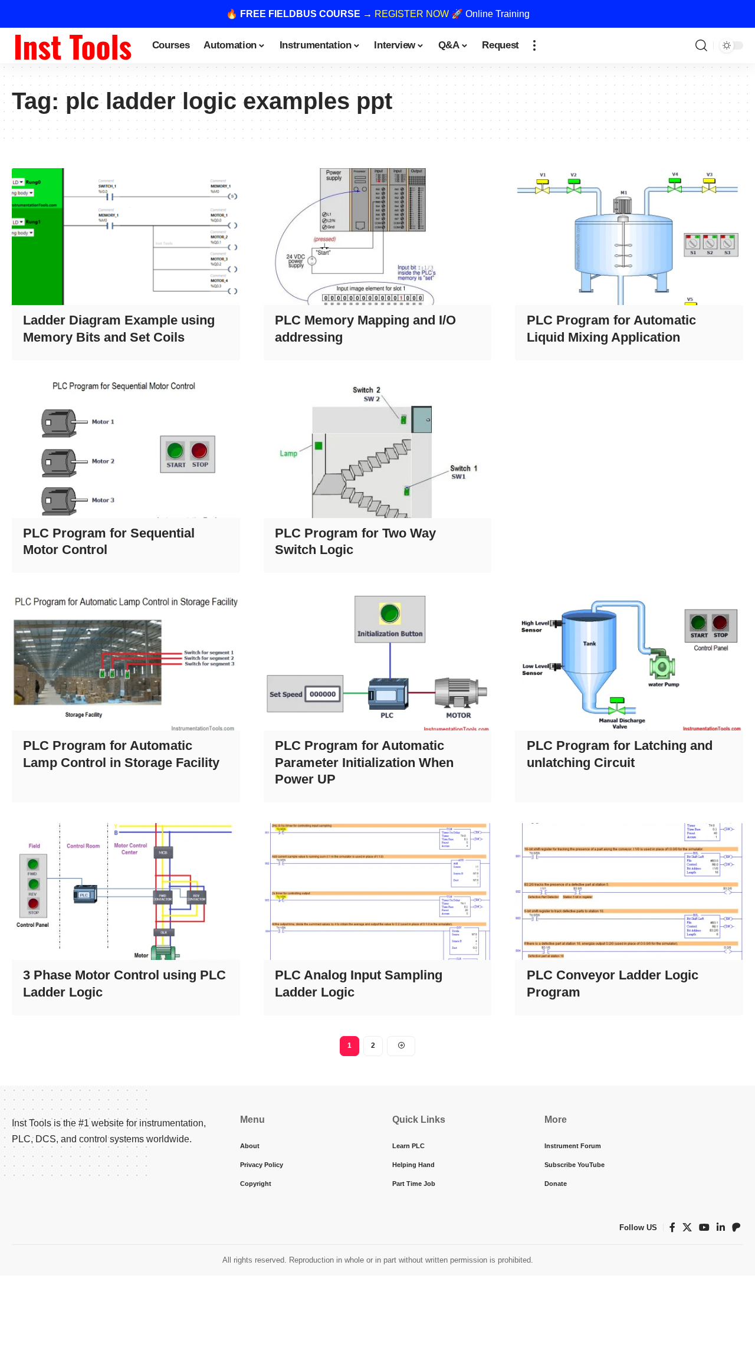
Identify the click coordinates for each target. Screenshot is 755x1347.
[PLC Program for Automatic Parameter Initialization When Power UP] (378, 662)
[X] (687, 1227)
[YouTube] (704, 1227)
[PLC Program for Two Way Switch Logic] (378, 449)
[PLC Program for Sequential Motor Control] (126, 449)
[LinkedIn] (721, 1227)
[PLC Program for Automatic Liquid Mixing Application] (629, 236)
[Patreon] (736, 1227)
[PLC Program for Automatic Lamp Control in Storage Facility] (126, 662)
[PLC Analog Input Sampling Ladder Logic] (378, 891)
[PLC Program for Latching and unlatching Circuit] (629, 662)
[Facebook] (672, 1227)
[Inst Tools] (72, 45)
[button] (534, 45)
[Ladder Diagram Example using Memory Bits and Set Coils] (126, 236)
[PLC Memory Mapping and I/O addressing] (378, 236)
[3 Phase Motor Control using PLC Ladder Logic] (126, 891)
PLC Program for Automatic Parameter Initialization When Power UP (364, 762)
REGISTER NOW (412, 14)
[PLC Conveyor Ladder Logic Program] (629, 891)
